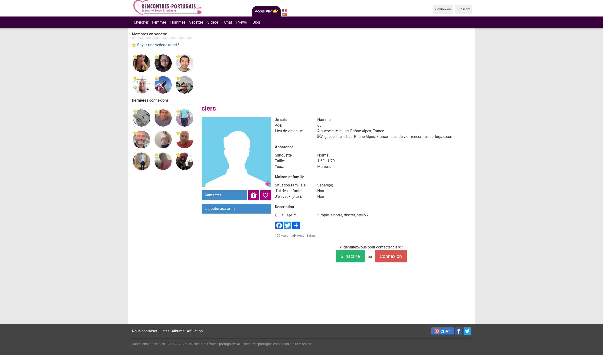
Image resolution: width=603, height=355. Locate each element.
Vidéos (213, 22)
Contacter (213, 195)
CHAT (445, 331)
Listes (164, 331)
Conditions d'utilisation (148, 344)
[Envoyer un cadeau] (253, 195)
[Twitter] (467, 331)
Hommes (177, 22)
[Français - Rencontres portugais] (284, 10)
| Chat (227, 22)
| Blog (255, 22)
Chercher (141, 22)
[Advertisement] (163, 247)
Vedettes (196, 22)
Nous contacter (144, 331)
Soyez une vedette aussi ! (158, 45)
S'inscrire (350, 256)
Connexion (391, 256)
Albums (178, 331)
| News (241, 22)
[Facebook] (458, 331)
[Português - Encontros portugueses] (284, 14)
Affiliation (195, 331)
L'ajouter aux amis (220, 208)
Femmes (159, 22)
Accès (263, 11)
